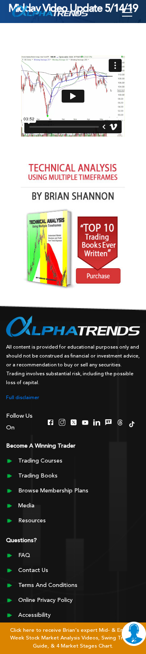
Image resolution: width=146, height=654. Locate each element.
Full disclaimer (22, 397)
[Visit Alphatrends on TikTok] (131, 423)
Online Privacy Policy (45, 600)
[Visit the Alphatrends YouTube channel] (85, 421)
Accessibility (34, 615)
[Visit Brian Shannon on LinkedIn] (96, 421)
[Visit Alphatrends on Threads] (120, 421)
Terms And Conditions (47, 585)
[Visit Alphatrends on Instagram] (62, 421)
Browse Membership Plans (53, 491)
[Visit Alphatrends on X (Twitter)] (73, 421)
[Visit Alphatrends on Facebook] (50, 421)
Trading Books (38, 476)
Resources (32, 521)
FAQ (24, 555)
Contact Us (33, 570)
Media (26, 506)
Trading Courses (40, 461)
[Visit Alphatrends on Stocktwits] (108, 421)
